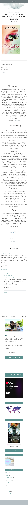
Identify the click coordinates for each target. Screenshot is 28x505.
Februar (9, 493)
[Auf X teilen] (10, 238)
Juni (8, 483)
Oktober (9, 480)
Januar (9, 495)
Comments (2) (14, 241)
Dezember (10, 477)
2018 (7, 472)
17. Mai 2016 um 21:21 (6, 253)
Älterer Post (23, 316)
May (2, 251)
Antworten (4, 269)
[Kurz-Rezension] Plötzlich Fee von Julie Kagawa (14, 487)
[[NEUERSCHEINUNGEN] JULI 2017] (9, 461)
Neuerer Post (4, 316)
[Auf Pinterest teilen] (14, 238)
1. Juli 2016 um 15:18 (10, 277)
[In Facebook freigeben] (12, 238)
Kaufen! (3, 72)
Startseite (14, 316)
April (8, 490)
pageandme (8, 275)
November (10, 478)
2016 (7, 475)
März (8, 491)
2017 (7, 474)
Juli (8, 482)
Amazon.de (16, 120)
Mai (8, 485)
